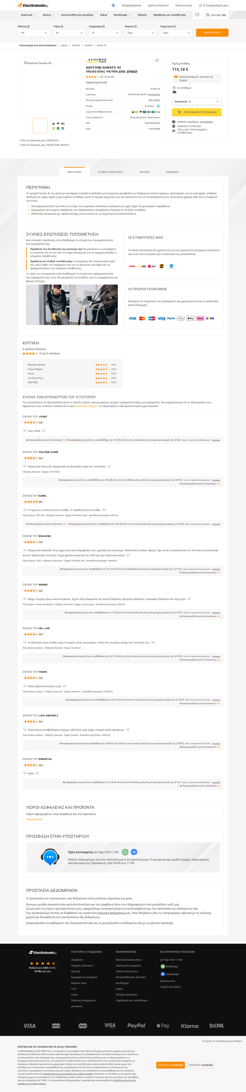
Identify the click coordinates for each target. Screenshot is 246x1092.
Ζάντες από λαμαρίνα (128, 965)
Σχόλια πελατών (158, 5)
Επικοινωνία (184, 5)
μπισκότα (76, 1006)
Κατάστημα (121, 14)
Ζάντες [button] (47, 14)
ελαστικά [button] (27, 14)
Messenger (172, 974)
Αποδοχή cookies (170, 1065)
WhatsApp (172, 966)
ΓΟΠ (73, 988)
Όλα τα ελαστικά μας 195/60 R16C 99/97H (45, 144)
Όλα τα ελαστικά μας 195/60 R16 (39, 140)
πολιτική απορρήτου (111, 913)
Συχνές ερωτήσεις (110, 172)
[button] (197, 79)
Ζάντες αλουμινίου (127, 971)
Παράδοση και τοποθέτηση (169, 14)
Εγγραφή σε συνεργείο (84, 977)
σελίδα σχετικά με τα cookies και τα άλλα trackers (68, 1073)
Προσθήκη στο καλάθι (200, 112)
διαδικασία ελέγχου (86, 406)
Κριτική (145, 172)
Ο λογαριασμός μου (215, 5)
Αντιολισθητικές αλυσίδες (77, 14)
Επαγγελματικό (131, 5)
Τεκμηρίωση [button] (34, 819)
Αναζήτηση (212, 32)
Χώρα (74, 994)
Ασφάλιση (77, 959)
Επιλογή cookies (201, 1065)
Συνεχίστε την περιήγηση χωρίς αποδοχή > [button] (222, 1041)
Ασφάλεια (172, 172)
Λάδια (103, 14)
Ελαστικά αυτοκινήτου (129, 959)
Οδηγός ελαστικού (82, 965)
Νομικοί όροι (79, 983)
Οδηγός (142, 14)
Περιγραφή (74, 172)
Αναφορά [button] (216, 440)
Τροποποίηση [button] (154, 94)
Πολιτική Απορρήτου (83, 1000)
